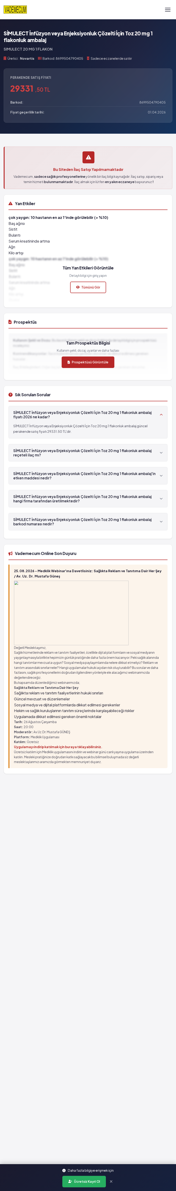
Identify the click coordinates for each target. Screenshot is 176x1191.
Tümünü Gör (90, 287)
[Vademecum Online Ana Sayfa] (15, 10)
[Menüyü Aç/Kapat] (167, 9)
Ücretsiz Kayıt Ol (87, 1181)
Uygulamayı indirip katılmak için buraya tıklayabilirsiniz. (58, 747)
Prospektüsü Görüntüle (90, 362)
